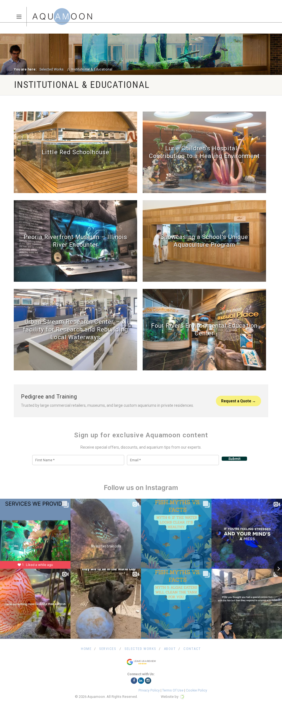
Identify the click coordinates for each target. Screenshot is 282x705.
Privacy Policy (149, 690)
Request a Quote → (238, 401)
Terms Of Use (172, 690)
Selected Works (51, 69)
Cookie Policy (196, 690)
